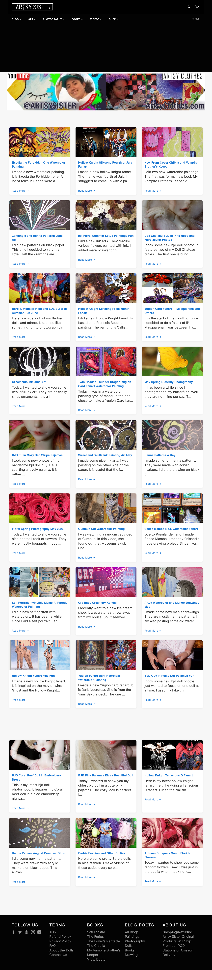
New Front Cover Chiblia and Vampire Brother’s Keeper (171, 164)
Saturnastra (96, 932)
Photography (135, 941)
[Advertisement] (106, 49)
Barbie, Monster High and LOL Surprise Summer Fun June (40, 310)
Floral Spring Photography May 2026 (38, 529)
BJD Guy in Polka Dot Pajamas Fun (169, 675)
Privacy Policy (60, 941)
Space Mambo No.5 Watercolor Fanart (171, 529)
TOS (52, 932)
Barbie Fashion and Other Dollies (101, 853)
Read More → (20, 190)
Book (129, 950)
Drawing (131, 955)
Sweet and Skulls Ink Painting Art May (105, 455)
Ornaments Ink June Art (29, 382)
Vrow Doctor (97, 959)
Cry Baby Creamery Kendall (97, 602)
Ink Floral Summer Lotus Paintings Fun (106, 235)
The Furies (95, 937)
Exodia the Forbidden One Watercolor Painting (38, 164)
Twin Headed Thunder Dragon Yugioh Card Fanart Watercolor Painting (104, 384)
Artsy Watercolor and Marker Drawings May (171, 604)
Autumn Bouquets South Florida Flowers (167, 855)
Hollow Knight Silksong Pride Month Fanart (104, 310)
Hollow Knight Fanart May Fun (33, 675)
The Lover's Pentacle (103, 941)
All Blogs (131, 932)
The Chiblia (96, 946)
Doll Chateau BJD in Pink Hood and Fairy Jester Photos (169, 237)
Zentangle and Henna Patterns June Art (37, 237)
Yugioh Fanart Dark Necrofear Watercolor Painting (99, 677)
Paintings (132, 937)
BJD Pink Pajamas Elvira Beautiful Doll (105, 775)
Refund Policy (60, 937)
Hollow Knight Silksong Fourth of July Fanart (105, 164)
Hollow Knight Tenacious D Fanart (168, 775)
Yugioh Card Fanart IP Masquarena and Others (172, 310)
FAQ (52, 946)
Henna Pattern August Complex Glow (38, 853)
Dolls (128, 946)
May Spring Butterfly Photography (168, 382)
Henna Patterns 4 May (159, 455)
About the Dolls (61, 950)
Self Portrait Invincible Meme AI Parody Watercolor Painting (39, 604)
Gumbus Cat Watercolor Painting (101, 529)
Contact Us (58, 955)
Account (196, 18)
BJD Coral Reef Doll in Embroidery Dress (36, 777)
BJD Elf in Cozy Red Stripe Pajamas (37, 455)
